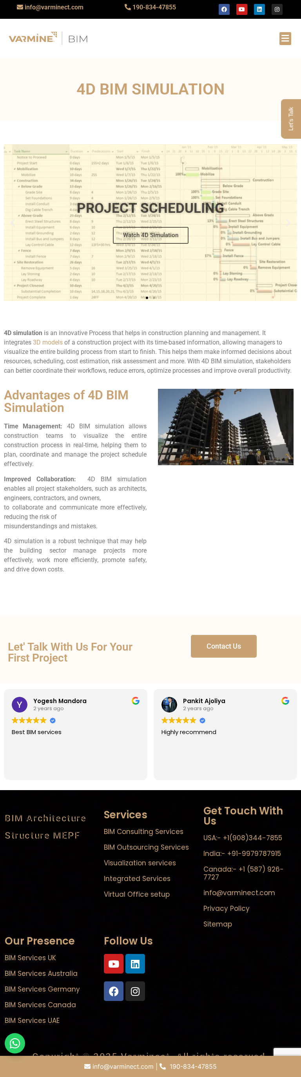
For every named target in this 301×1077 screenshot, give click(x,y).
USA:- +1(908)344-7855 (242, 838)
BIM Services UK (30, 958)
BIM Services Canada (40, 1005)
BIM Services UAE (32, 1020)
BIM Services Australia (41, 973)
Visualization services (140, 863)
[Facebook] (224, 9)
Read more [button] (259, 768)
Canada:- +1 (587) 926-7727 (243, 873)
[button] (285, 38)
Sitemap (217, 924)
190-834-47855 (154, 7)
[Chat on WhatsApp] (15, 1043)
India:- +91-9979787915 (242, 853)
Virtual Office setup (137, 894)
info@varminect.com (54, 7)
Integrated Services (137, 878)
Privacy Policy (226, 908)
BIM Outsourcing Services (146, 847)
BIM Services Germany (42, 989)
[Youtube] (241, 9)
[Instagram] (277, 9)
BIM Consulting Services (143, 831)
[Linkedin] (259, 9)
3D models (48, 342)
